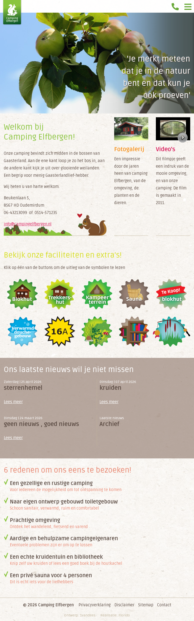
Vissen (171, 332)
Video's (165, 149)
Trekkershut (60, 294)
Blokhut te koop (171, 294)
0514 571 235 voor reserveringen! (176, 5)
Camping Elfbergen (12, 12)
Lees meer (13, 401)
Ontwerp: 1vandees (79, 615)
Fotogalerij (129, 149)
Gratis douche (22, 332)
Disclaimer (124, 605)
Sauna (134, 294)
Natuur (97, 332)
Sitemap (145, 605)
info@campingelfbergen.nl (28, 224)
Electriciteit (60, 332)
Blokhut (22, 294)
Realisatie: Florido (115, 615)
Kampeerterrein (97, 294)
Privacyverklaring (95, 605)
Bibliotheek (134, 332)
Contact (164, 605)
